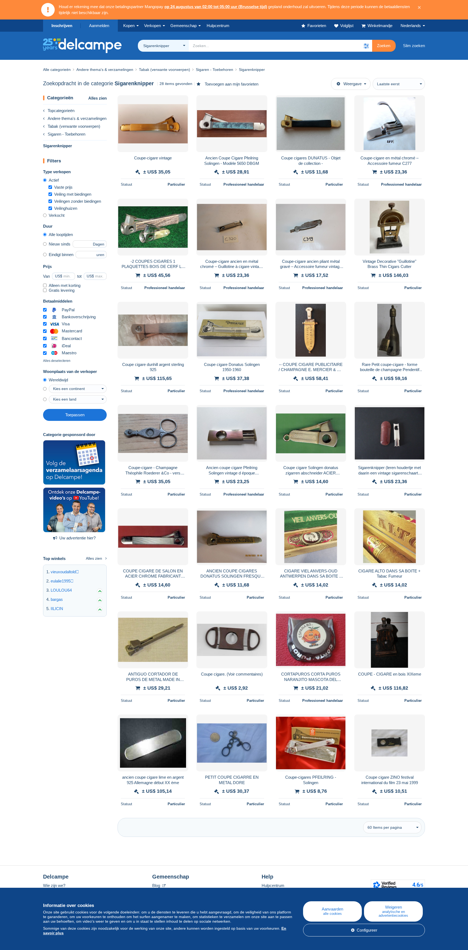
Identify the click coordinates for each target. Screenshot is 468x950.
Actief (54, 180)
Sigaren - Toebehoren (66, 134)
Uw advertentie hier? (77, 538)
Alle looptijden (61, 234)
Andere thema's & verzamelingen (77, 118)
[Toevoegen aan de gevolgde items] (180, 102)
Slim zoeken (414, 45)
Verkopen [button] (152, 25)
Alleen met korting (64, 285)
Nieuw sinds (59, 244)
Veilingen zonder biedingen (77, 201)
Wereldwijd (58, 380)
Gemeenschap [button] (183, 25)
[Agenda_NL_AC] (74, 462)
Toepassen (74, 414)
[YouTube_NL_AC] (74, 509)
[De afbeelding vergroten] (153, 123)
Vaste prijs (63, 187)
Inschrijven (61, 25)
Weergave (352, 83)
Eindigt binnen (61, 254)
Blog (156, 885)
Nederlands (411, 25)
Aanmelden (99, 25)
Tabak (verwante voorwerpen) (74, 126)
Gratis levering (61, 290)
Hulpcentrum (273, 885)
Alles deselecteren (56, 361)
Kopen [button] (129, 25)
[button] (366, 46)
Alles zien (97, 98)
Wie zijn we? (54, 885)
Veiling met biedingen (72, 194)
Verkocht (56, 215)
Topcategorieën (61, 110)
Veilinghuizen (65, 208)
